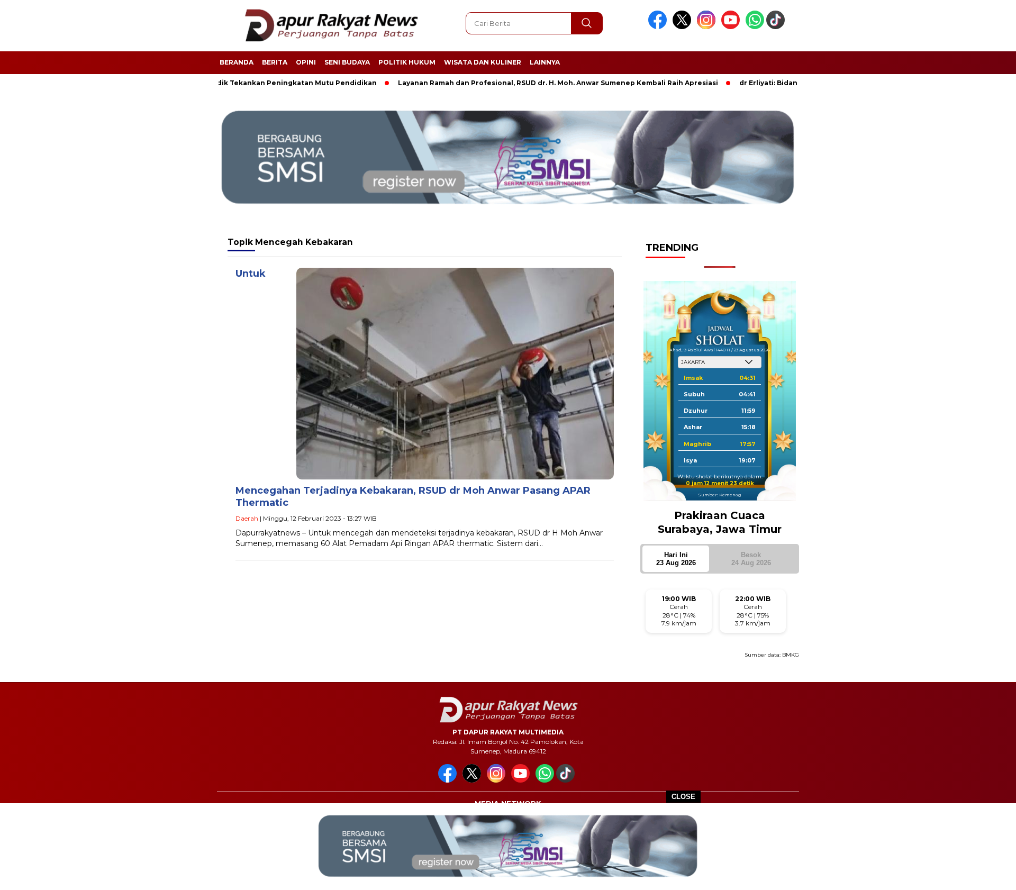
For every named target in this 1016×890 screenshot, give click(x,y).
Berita (274, 62)
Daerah (246, 518)
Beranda (236, 62)
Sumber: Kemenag (719, 494)
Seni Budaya (347, 62)
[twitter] (684, 27)
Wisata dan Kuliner (482, 62)
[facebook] (659, 27)
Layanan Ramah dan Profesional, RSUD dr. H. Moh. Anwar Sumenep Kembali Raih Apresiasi (521, 83)
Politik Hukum (407, 62)
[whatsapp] (755, 27)
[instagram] (708, 27)
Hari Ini (676, 559)
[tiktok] (777, 27)
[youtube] (732, 27)
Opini (306, 62)
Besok (751, 559)
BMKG (790, 654)
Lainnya (545, 62)
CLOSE (683, 797)
